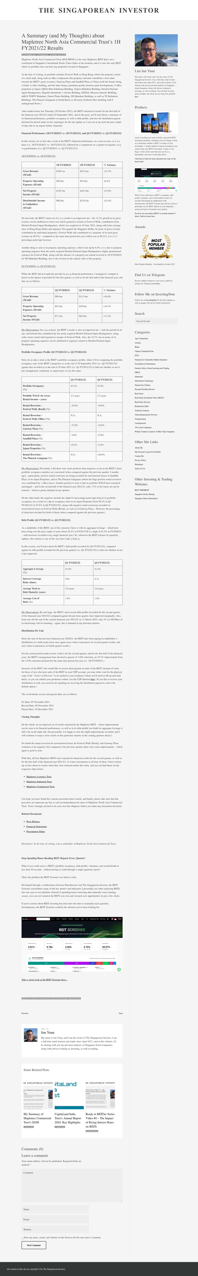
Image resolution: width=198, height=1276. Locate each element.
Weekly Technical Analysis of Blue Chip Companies (155, 431)
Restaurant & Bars (142, 406)
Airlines (138, 342)
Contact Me (139, 456)
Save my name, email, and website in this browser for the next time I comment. (62, 1237)
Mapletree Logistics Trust (38, 776)
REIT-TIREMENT (142, 490)
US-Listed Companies (143, 427)
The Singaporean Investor (54, 1269)
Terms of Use (140, 468)
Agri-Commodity (141, 338)
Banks (137, 347)
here (93, 679)
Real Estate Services (142, 402)
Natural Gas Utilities (142, 385)
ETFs (137, 355)
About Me (139, 447)
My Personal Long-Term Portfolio (148, 452)
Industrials (139, 376)
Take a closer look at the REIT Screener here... (45, 979)
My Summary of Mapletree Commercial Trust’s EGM (37, 1118)
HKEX (137, 372)
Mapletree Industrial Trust (39, 781)
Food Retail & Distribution (145, 364)
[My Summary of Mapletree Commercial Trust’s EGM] (39, 1094)
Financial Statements (36, 826)
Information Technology (144, 380)
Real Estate (139, 393)
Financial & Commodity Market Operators (151, 359)
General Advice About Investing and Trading (152, 368)
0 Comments (42, 55)
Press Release (33, 821)
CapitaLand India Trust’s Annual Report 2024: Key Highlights (68, 1118)
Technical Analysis (142, 410)
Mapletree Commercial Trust (40, 786)
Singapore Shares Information (146, 498)
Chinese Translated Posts (144, 351)
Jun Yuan (61, 55)
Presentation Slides (35, 831)
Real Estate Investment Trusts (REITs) (63, 998)
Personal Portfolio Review (34, 998)
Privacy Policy (140, 460)
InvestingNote (151, 300)
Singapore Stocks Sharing (144, 494)
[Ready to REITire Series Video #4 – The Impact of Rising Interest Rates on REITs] (101, 1094)
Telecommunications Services (146, 414)
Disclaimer (139, 464)
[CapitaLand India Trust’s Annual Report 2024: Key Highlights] (70, 1094)
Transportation (140, 419)
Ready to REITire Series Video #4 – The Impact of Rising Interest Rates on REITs (100, 1120)
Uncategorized (140, 423)
